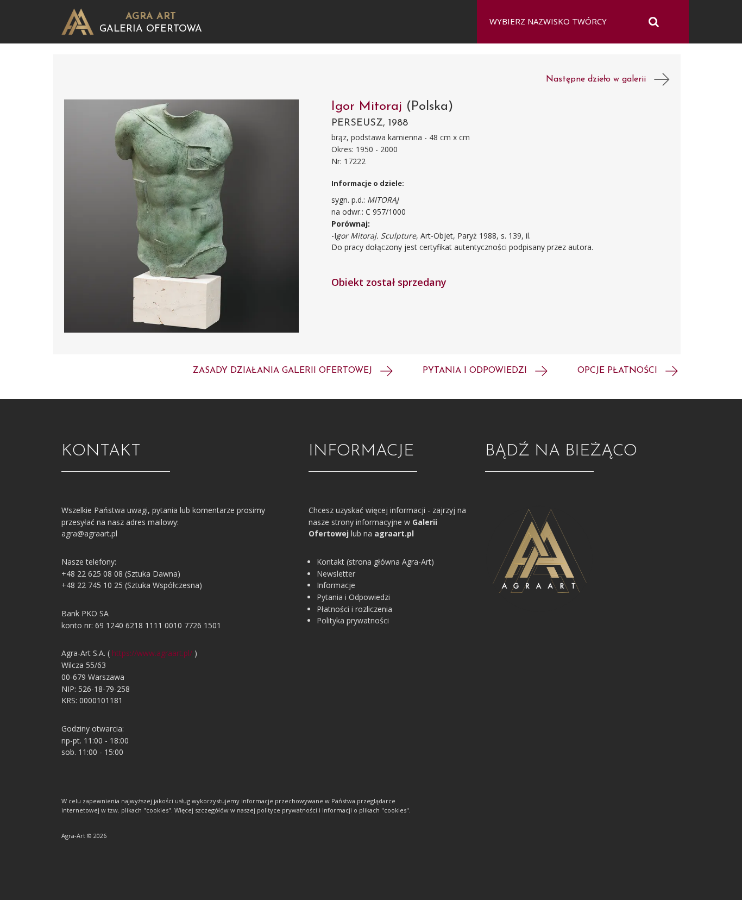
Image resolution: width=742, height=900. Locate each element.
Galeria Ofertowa (150, 29)
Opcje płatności (618, 370)
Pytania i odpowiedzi (476, 370)
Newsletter (336, 573)
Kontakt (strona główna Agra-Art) (375, 562)
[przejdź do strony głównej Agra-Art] (77, 21)
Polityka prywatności (353, 620)
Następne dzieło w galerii (600, 79)
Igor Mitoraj (368, 106)
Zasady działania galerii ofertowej (284, 370)
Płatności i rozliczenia (354, 609)
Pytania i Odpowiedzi (353, 597)
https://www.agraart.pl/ (152, 653)
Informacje (336, 585)
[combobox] (576, 22)
